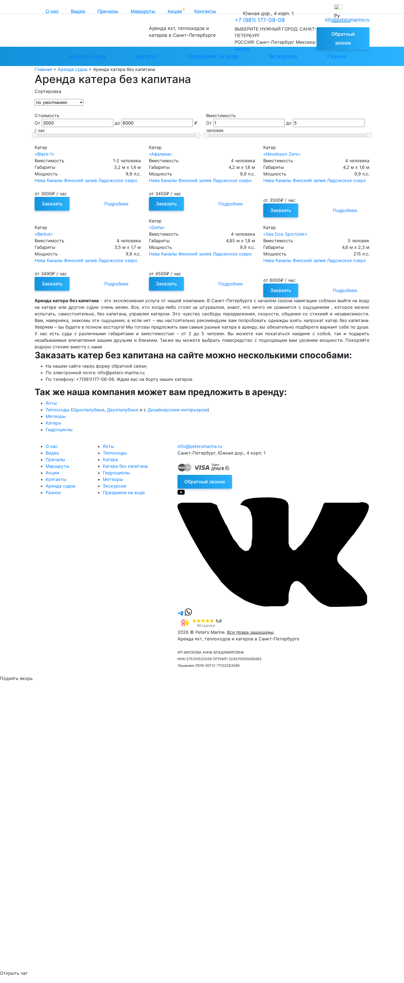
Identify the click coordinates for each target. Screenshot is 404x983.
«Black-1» (44, 154)
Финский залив (80, 180)
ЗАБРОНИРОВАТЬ (48, 826)
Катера (53, 423)
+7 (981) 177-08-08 (260, 20)
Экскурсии (283, 56)
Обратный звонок (343, 38)
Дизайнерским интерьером (177, 409)
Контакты (205, 11)
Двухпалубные (122, 409)
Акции (175, 11)
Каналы (55, 180)
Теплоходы (58, 409)
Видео (78, 11)
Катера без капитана (125, 466)
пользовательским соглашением (274, 747)
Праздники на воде (213, 56)
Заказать (52, 203)
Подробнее (116, 203)
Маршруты (143, 11)
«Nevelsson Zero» (282, 154)
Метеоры (56, 416)
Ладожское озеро (117, 180)
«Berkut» (44, 234)
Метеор (146, 56)
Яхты (51, 403)
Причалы (108, 11)
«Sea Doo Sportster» (285, 234)
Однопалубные (88, 409)
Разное (336, 56)
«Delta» (157, 227)
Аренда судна (87, 56)
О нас (52, 11)
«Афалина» (160, 154)
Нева (40, 180)
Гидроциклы (59, 429)
